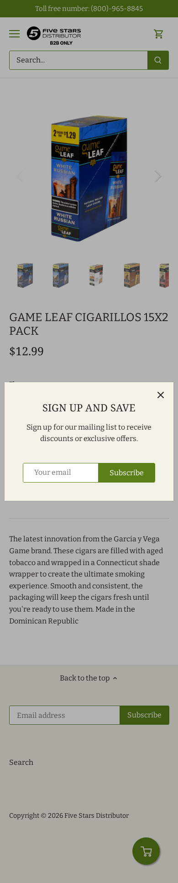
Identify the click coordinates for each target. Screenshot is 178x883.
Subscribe (127, 472)
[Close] (161, 395)
